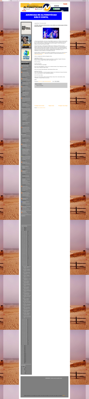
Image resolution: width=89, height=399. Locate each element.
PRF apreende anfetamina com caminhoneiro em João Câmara (26, 136)
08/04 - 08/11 (25, 253)
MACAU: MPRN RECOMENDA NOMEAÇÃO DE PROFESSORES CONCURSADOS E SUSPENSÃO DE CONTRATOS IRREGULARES (26, 117)
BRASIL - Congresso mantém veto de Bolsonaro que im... (26, 299)
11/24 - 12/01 (25, 237)
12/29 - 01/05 (25, 231)
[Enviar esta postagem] (53, 81)
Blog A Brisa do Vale (25, 127)
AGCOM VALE (24, 212)
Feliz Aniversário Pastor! (25, 146)
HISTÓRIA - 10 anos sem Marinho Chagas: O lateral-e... (27, 267)
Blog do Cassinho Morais (26, 156)
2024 (23, 230)
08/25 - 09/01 (25, 252)
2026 (23, 227)
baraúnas (23, 367)
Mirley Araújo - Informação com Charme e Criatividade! (26, 145)
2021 (23, 348)
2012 (23, 360)
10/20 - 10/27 (25, 244)
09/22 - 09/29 (25, 249)
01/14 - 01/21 (25, 342)
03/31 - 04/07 (25, 328)
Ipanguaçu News (25, 186)
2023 (23, 345)
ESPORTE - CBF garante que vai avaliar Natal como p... (27, 305)
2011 (23, 361)
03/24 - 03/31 (25, 329)
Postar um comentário (40, 85)
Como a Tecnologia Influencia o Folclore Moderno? (25, 124)
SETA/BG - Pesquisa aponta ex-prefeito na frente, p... (26, 276)
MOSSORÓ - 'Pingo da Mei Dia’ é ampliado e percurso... (26, 270)
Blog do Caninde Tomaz (26, 108)
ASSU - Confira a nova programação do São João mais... (26, 273)
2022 (23, 347)
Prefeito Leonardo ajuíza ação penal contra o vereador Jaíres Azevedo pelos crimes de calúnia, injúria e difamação (26, 189)
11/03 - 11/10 (25, 241)
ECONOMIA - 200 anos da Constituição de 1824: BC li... (27, 296)
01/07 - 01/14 (25, 344)
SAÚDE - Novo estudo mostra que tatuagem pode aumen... (26, 308)
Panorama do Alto (25, 72)
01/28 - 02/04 (25, 340)
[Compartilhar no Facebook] (57, 81)
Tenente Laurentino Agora (26, 82)
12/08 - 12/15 (25, 235)
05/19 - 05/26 (25, 319)
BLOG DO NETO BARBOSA (25, 171)
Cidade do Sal (24, 162)
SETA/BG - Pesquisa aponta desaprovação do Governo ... (27, 290)
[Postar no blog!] (55, 81)
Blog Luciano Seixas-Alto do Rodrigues (26, 207)
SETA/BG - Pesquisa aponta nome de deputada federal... (26, 282)
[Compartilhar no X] (56, 81)
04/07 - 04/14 (25, 327)
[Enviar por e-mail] (54, 81)
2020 (23, 349)
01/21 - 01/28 (25, 341)
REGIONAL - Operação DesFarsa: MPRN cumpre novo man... (26, 314)
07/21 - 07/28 (25, 254)
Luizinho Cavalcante (25, 175)
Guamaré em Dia (25, 114)
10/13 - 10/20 (25, 245)
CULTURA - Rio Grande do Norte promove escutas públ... (27, 317)
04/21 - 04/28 (25, 324)
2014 (23, 357)
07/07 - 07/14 (25, 257)
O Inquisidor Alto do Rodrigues (25, 202)
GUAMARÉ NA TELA (25, 92)
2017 (23, 353)
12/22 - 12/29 (25, 232)
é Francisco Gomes (25, 139)
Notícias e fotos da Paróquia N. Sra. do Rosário (25, 167)
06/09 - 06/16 (25, 262)
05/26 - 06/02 (25, 265)
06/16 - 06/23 (25, 261)
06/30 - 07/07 (25, 258)
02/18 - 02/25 (25, 336)
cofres (23, 368)
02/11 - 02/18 (25, 337)
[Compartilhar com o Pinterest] (58, 81)
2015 (23, 356)
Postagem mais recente (39, 105)
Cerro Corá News (25, 86)
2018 (23, 352)
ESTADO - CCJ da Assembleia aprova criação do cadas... (26, 293)
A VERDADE (24, 134)
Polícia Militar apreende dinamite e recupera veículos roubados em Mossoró (26, 105)
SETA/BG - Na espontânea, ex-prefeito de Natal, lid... (27, 279)
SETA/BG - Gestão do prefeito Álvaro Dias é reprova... (26, 285)
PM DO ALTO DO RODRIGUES (25, 199)
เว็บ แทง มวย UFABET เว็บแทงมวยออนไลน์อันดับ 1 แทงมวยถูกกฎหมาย (26, 141)
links (44, 53)
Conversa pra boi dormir (25, 176)
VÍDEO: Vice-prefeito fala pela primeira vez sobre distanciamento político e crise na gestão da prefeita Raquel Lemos (26, 75)
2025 (23, 228)
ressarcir (23, 373)
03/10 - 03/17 (25, 332)
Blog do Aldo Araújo (25, 192)
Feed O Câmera (24, 103)
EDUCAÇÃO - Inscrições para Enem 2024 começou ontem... (26, 311)
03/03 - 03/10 (25, 333)
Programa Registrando (26, 122)
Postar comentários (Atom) (41, 107)
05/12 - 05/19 (25, 320)
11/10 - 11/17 (25, 240)
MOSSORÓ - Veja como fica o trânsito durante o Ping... (27, 302)
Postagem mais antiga (62, 105)
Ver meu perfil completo (24, 213)
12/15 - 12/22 (25, 233)
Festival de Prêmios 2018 (26, 168)
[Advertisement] (50, 96)
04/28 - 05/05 (25, 323)
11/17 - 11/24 (25, 239)
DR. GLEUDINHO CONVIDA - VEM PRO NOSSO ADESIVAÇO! (26, 69)
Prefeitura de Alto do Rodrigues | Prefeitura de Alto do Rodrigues (26, 150)
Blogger (64, 395)
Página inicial (51, 105)
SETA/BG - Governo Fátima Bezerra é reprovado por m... (26, 288)
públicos (23, 372)
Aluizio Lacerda (24, 78)
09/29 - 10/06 (25, 248)
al (22, 366)
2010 (23, 362)
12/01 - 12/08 (25, 236)
